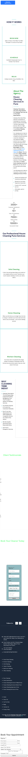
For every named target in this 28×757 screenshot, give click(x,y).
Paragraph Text (12, 590)
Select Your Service (13, 585)
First (10, 573)
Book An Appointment (8, 2)
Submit (14, 598)
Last (10, 578)
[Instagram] (20, 623)
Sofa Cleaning (14, 269)
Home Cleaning (14, 313)
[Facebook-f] (16, 623)
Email (10, 580)
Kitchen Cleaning (14, 357)
